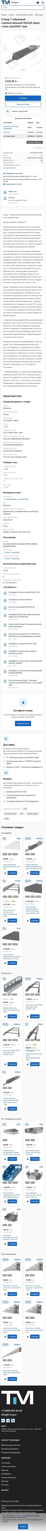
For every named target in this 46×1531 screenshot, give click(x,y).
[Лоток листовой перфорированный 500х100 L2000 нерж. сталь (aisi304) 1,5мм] (34, 901)
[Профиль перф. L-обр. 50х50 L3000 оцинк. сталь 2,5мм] (11, 998)
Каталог (11, 15)
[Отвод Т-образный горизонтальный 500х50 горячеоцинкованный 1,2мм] (11, 1091)
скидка (35, 87)
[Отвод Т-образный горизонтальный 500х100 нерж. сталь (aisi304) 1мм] (34, 856)
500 (6, 469)
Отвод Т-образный (12, 552)
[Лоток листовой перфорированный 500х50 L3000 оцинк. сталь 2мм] (11, 946)
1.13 (6, 487)
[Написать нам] (38, 2)
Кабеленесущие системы (24, 15)
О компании (5, 1463)
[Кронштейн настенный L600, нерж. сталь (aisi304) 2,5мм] (11, 1362)
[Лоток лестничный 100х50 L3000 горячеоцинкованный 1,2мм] (34, 1045)
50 (6, 475)
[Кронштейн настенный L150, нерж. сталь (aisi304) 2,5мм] (11, 1320)
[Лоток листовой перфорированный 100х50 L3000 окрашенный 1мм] (11, 1184)
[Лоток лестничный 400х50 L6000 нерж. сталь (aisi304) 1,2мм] (11, 1045)
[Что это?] (14, 430)
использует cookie (19, 1515)
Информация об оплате (14, 184)
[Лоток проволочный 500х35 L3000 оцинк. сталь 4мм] (11, 856)
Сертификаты (6, 1474)
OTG (6, 426)
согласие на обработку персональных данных (18, 1512)
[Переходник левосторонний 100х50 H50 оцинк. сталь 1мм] (11, 1227)
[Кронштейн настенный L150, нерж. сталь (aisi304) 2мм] (34, 1320)
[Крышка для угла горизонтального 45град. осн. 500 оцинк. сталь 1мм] (11, 1142)
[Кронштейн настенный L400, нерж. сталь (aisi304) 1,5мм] (34, 1277)
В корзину (23, 98)
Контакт (5, 1490)
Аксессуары (39, 15)
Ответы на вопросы (8, 1477)
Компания (5, 1458)
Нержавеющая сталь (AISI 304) (16, 499)
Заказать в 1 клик (23, 104)
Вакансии (4, 1481)
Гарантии (4, 1470)
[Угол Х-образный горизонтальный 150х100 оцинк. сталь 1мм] (34, 1184)
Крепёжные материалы (10, 1449)
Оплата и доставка (8, 1466)
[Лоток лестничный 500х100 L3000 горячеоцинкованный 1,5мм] (11, 901)
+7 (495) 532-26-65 (11, 1410)
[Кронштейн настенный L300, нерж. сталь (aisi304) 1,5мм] (11, 1277)
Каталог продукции (10, 1440)
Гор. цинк (7, 132)
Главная (4, 15)
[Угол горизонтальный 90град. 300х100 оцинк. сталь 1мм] (34, 1142)
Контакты (5, 1485)
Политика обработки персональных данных (26, 1510)
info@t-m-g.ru (8, 1414)
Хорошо (23, 1526)
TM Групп (14, 2)
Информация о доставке (14, 173)
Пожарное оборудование (11, 1452)
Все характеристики (9, 168)
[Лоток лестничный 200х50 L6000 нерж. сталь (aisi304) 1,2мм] (34, 998)
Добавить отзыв (23, 723)
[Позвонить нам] (43, 2)
